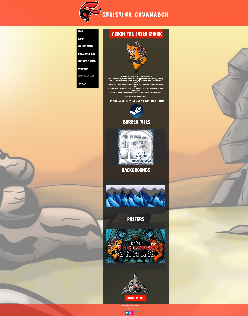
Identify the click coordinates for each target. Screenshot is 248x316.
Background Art (86, 53)
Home (80, 31)
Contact (82, 83)
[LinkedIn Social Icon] (127, 313)
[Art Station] (136, 313)
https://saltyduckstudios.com (135, 96)
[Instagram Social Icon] (131, 313)
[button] (135, 147)
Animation (83, 68)
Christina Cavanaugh (135, 14)
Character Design (87, 61)
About (81, 38)
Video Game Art (86, 76)
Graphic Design (85, 46)
